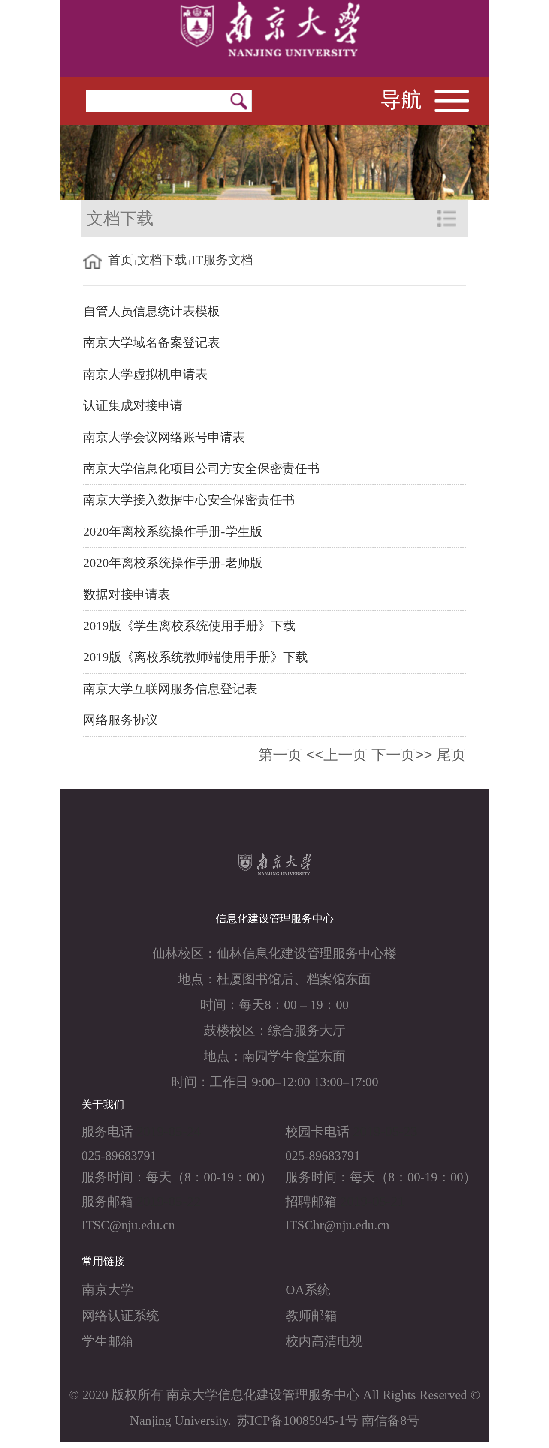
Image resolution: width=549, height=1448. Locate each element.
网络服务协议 (120, 720)
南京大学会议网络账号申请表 (164, 437)
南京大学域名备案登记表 (151, 342)
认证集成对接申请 (133, 405)
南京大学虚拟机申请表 (145, 374)
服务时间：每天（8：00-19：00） (176, 1177)
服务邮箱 (107, 1201)
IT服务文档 (222, 260)
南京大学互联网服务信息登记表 (170, 689)
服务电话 (107, 1131)
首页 (120, 260)
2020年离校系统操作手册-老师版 (172, 563)
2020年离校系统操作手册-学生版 (172, 531)
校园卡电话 (317, 1131)
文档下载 (162, 260)
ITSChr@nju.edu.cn (337, 1225)
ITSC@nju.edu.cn (128, 1225)
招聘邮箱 (311, 1201)
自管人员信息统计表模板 (151, 311)
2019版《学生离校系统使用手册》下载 (189, 626)
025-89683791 (119, 1155)
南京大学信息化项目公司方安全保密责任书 (201, 468)
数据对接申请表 (126, 594)
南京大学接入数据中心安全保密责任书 (189, 500)
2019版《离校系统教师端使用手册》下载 (195, 657)
